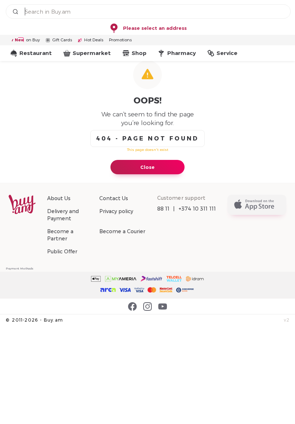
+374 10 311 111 (197, 209)
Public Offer (62, 251)
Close (147, 167)
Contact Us (113, 198)
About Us (59, 198)
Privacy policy (116, 211)
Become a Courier (122, 231)
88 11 (163, 209)
